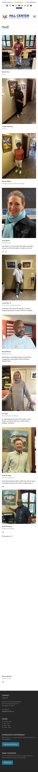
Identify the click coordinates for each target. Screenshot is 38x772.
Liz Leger (4, 410)
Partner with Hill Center (10, 738)
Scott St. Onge (6, 470)
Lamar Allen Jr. (6, 301)
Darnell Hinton (6, 350)
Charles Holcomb (7, 125)
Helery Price (5, 70)
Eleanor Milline (6, 179)
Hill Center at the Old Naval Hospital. (20, 767)
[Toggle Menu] (34, 15)
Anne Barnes (5, 239)
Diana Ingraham (6, 670)
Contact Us (5, 692)
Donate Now (7, 757)
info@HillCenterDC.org (8, 705)
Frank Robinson (6, 521)
